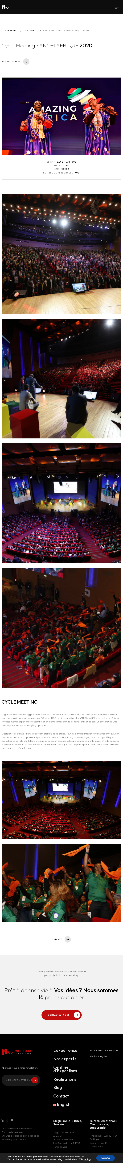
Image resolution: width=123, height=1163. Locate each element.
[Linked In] (3, 1121)
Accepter (105, 1157)
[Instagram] (12, 1121)
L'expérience (10, 30)
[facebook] (7, 1121)
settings (87, 1159)
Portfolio (30, 30)
